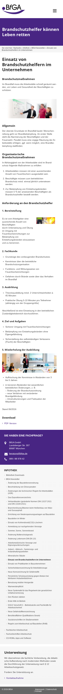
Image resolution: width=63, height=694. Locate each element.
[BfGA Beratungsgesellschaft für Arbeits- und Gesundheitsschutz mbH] (13, 13)
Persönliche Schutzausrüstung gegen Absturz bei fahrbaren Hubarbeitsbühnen (28, 577)
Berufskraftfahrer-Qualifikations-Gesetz (24, 615)
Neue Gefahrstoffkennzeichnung (21, 611)
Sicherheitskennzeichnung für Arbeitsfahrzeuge (27, 568)
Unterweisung (15, 652)
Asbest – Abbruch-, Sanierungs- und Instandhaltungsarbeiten (23, 550)
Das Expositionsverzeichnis (19, 497)
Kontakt (38, 691)
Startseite (17, 48)
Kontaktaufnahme (15, 678)
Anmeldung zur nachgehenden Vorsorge (25, 526)
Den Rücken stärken (16, 597)
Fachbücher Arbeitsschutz (17, 630)
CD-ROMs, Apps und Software (18, 638)
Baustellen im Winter (16, 518)
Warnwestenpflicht (15, 586)
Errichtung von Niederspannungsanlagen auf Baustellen (31, 514)
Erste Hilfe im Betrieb (16, 601)
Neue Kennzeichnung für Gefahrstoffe (23, 572)
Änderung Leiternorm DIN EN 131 (22, 539)
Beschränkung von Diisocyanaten (22, 487)
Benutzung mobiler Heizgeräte (20, 582)
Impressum (39, 689)
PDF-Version (10, 423)
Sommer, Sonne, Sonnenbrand (21, 531)
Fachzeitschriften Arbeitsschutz (19, 634)
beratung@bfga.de (18, 453)
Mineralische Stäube (16, 556)
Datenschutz (51, 689)
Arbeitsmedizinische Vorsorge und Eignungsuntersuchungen (22, 544)
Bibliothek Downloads (15, 475)
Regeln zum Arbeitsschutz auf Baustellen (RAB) (27, 624)
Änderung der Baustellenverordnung (23, 483)
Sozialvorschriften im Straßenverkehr (23, 620)
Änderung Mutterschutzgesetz (20, 535)
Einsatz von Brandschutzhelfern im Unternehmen (29, 560)
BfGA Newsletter (38, 48)
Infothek (26, 48)
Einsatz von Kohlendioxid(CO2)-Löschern (25, 522)
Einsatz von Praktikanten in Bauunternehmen (26, 564)
